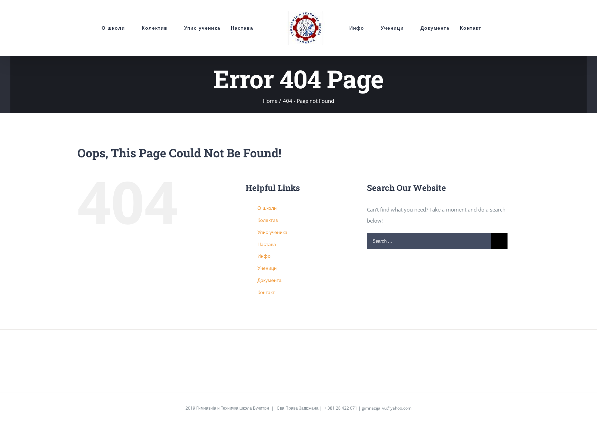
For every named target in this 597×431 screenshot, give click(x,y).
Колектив (267, 220)
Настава (266, 244)
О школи (267, 208)
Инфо (264, 256)
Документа (269, 280)
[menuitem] (97, 27)
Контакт (266, 292)
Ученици (267, 268)
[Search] (500, 27)
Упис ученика (272, 232)
